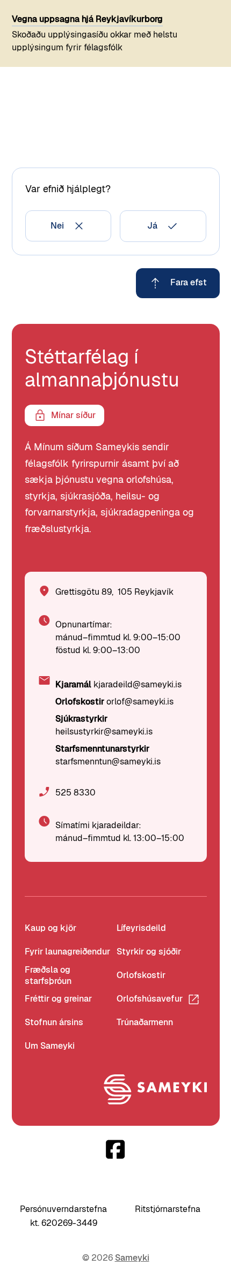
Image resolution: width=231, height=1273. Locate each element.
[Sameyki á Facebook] (116, 1149)
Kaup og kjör (50, 928)
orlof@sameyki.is (140, 701)
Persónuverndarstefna (63, 1209)
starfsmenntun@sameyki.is (108, 761)
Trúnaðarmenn (145, 1022)
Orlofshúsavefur (150, 998)
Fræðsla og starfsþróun (48, 976)
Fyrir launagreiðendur (67, 951)
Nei (57, 225)
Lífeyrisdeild (141, 928)
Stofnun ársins (54, 1022)
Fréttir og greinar (58, 998)
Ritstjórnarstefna (167, 1209)
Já (152, 225)
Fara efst (188, 282)
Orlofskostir (141, 975)
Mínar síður (73, 415)
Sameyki (132, 1257)
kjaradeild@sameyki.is (137, 684)
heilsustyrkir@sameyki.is (104, 731)
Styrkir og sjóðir (149, 951)
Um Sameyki (50, 1045)
